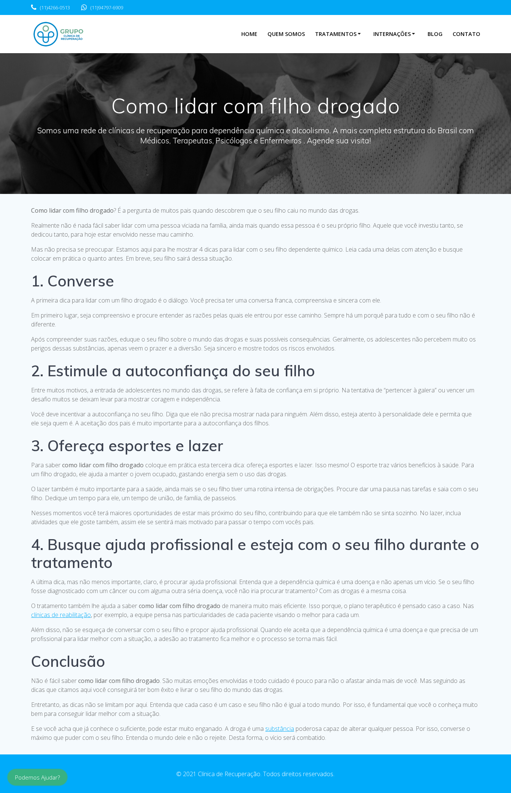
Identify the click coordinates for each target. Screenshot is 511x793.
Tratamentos (336, 33)
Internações (392, 33)
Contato (466, 33)
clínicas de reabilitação (61, 615)
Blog (435, 33)
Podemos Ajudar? (37, 777)
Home (249, 33)
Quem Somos (286, 33)
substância (279, 728)
